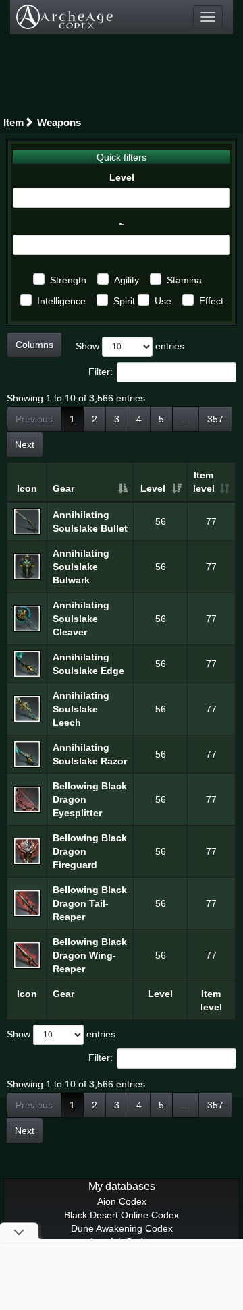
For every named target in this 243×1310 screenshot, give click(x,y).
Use (163, 300)
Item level (204, 481)
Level (121, 177)
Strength (68, 280)
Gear (63, 488)
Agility (126, 280)
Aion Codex (121, 1201)
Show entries (130, 346)
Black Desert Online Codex (121, 1214)
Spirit (124, 300)
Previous (34, 419)
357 (215, 419)
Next (24, 444)
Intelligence (61, 300)
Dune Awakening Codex (122, 1228)
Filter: (100, 371)
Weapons (59, 122)
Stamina (184, 280)
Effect (211, 300)
